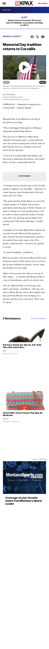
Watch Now (42, 3)
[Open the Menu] (4, 3)
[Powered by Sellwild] (42, 459)
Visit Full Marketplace (38, 318)
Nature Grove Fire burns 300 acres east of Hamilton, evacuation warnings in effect (24, 22)
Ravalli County (12, 36)
